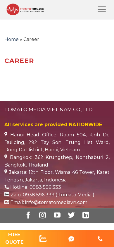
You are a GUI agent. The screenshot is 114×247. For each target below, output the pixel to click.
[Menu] (102, 9)
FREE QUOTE (14, 238)
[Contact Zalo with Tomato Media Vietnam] (43, 238)
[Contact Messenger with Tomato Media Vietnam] (71, 238)
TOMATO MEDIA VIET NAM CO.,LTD (48, 109)
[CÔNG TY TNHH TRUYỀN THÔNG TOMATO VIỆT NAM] (34, 9)
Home (11, 39)
